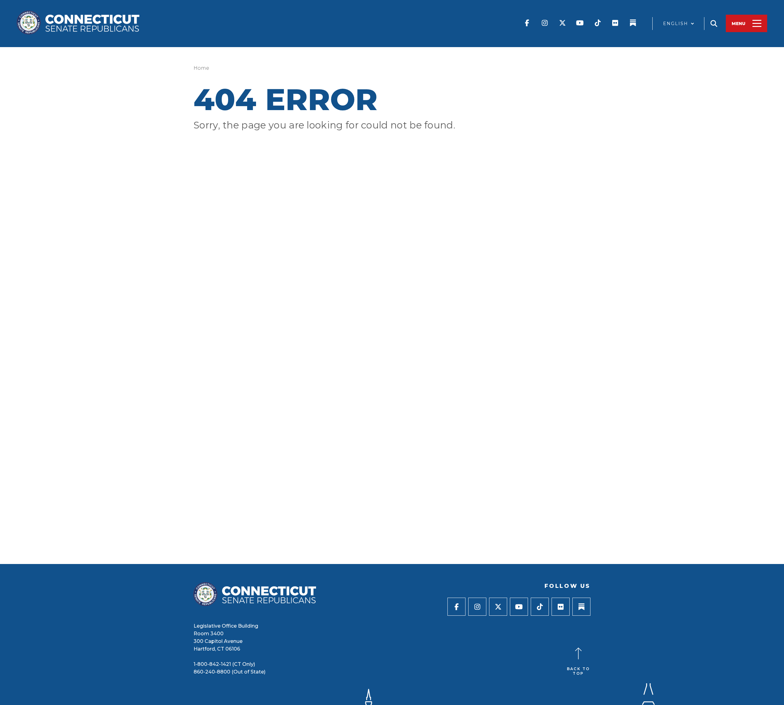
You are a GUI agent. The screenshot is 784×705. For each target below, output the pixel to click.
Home (201, 68)
